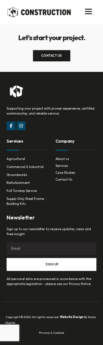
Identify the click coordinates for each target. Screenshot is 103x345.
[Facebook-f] (11, 125)
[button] (88, 11)
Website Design (71, 317)
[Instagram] (21, 125)
